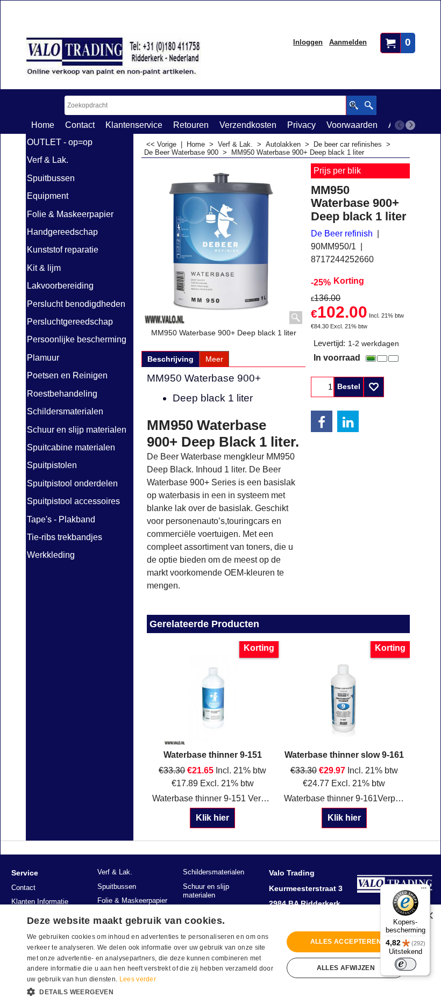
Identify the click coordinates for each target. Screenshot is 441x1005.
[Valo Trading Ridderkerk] (113, 57)
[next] (410, 125)
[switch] (405, 964)
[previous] (399, 125)
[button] (151, 991)
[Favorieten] (373, 387)
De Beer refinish (342, 233)
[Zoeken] (368, 105)
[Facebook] (321, 421)
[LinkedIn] (348, 421)
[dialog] (220, 955)
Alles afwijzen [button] (346, 968)
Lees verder (137, 979)
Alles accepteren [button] (345, 941)
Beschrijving (170, 359)
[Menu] (423, 890)
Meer (214, 359)
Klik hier (212, 817)
